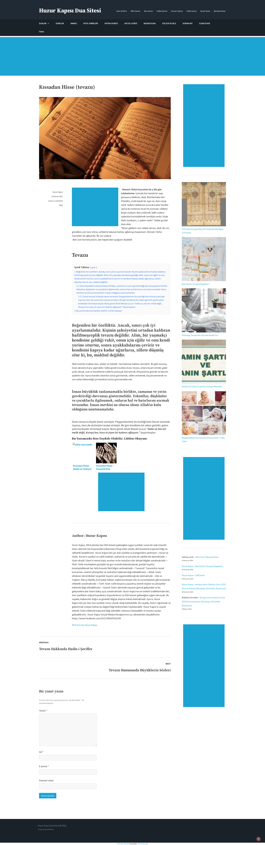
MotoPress (50, 829)
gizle (94, 267)
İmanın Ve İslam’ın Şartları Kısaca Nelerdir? (202, 386)
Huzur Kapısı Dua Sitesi (70, 10)
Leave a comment (55, 201)
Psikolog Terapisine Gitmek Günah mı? (200, 335)
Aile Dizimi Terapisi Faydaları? (196, 284)
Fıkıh (61, 205)
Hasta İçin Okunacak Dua (206, 557)
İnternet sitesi (46, 780)
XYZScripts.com (143, 844)
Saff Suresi (200, 575)
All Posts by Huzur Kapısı (84, 625)
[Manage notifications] (258, 839)
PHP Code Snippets (123, 844)
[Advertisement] (132, 57)
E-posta (44, 766)
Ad (41, 751)
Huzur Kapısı (58, 192)
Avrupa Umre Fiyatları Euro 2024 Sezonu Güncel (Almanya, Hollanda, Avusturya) (203, 601)
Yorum (43, 710)
